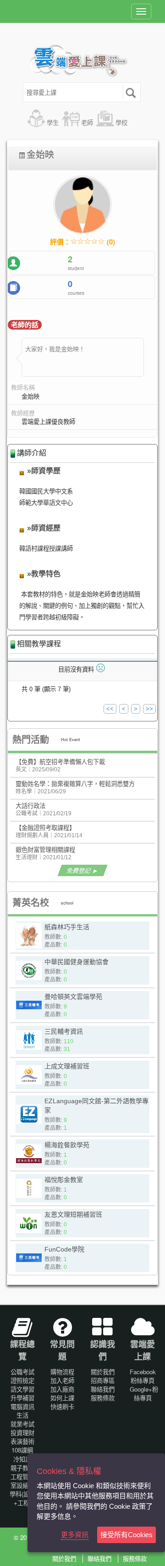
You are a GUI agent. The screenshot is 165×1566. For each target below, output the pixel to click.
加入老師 (62, 1380)
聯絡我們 (103, 1389)
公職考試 (22, 1371)
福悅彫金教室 (63, 1179)
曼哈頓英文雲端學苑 (73, 996)
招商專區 (103, 1380)
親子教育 (22, 1467)
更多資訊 (74, 1535)
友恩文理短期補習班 (73, 1214)
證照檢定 (22, 1380)
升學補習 (22, 1397)
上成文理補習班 (66, 1066)
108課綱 (22, 1450)
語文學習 (22, 1389)
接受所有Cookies (126, 1535)
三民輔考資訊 (63, 1031)
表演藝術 (22, 1441)
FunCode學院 (64, 1249)
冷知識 (22, 1459)
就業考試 (22, 1424)
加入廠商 (62, 1389)
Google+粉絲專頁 (144, 1393)
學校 (121, 122)
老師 (87, 122)
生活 (22, 1415)
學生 (53, 122)
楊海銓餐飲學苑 (66, 1145)
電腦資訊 (22, 1406)
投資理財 (22, 1432)
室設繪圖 (22, 1485)
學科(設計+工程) (22, 1498)
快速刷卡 (62, 1406)
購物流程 (62, 1371)
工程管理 (22, 1476)
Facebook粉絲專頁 (143, 1376)
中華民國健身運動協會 (76, 961)
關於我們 (103, 1371)
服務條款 (103, 1397)
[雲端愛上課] (83, 61)
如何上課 (62, 1397)
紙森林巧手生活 (66, 927)
